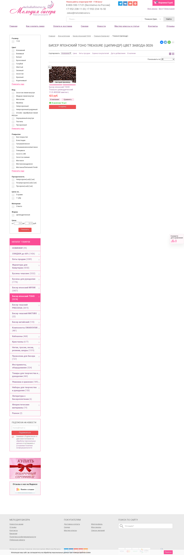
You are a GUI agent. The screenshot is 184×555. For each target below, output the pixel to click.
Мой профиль (97, 524)
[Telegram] (165, 42)
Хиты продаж (84, 53)
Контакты (153, 26)
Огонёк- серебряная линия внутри (25, 114)
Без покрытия (22, 137)
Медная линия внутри (25, 96)
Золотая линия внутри (25, 93)
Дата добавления (118, 53)
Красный (19, 77)
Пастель (19, 122)
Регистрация (169, 9)
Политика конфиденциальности (23, 537)
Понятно (168, 552)
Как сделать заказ (35, 26)
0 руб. (166, 2)
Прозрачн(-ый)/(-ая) (24, 186)
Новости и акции (16, 524)
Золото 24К (21, 154)
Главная (13, 26)
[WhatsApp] (169, 42)
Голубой (19, 64)
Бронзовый (21, 60)
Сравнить (177, 239)
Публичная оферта (17, 540)
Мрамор (19, 103)
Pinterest (135, 3)
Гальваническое (23, 144)
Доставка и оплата (72, 524)
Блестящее (20, 140)
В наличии (131, 53)
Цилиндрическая (23, 215)
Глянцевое (20, 151)
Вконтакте (125, 3)
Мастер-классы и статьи (126, 26)
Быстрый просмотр (62, 82)
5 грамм (19, 195)
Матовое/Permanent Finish (27, 167)
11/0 (18, 41)
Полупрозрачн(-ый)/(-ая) (26, 183)
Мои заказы (152, 9)
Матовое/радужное (24, 164)
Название (65, 53)
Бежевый (20, 54)
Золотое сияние (22, 157)
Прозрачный (21, 125)
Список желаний (98, 530)
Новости (101, 26)
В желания (54, 99)
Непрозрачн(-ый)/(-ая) (25, 179)
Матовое (20, 161)
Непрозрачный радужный (26, 109)
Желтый (19, 67)
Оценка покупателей (100, 53)
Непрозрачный (22, 106)
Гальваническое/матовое (27, 147)
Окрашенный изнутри (25, 118)
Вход (161, 9)
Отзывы (170, 26)
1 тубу (18, 198)
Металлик (20, 99)
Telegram (120, 3)
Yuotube (130, 3)
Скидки (84, 26)
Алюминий (20, 50)
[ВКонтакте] (161, 42)
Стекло (19, 206)
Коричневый (21, 80)
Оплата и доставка (62, 26)
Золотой (19, 74)
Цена (75, 53)
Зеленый (19, 70)
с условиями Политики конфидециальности (25, 445)
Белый (19, 57)
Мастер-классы (70, 530)
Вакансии (13, 534)
